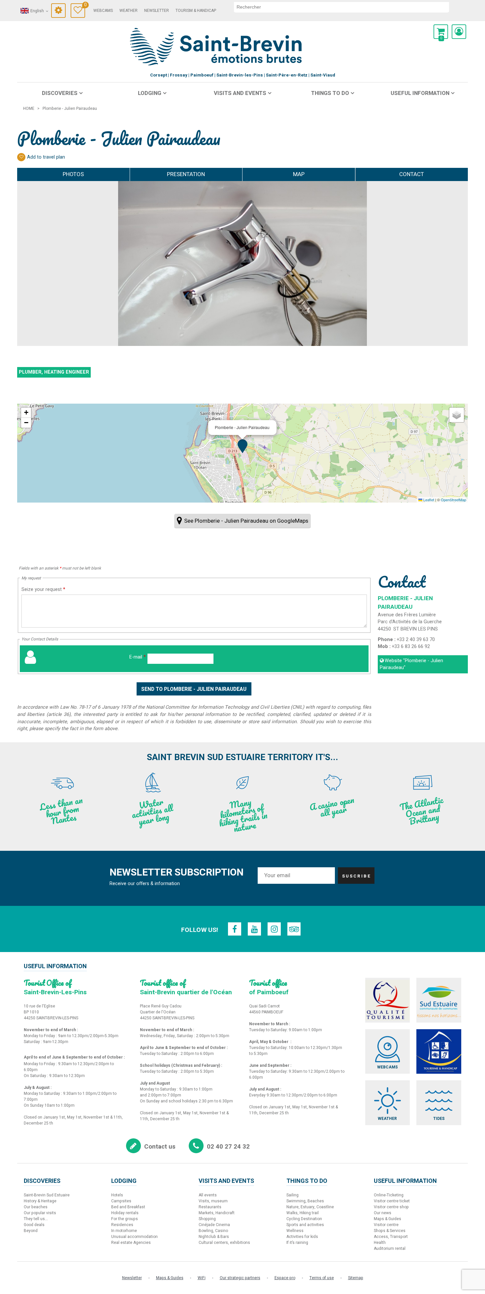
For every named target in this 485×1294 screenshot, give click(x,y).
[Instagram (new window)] (274, 929)
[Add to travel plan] (21, 157)
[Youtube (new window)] (254, 929)
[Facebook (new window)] (234, 929)
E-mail (137, 657)
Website (411, 664)
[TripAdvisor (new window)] (294, 929)
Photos (73, 174)
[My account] (459, 31)
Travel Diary (84, 5)
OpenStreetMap (453, 499)
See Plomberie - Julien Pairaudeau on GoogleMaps (246, 521)
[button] (440, 31)
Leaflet (428, 499)
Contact (411, 174)
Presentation (186, 174)
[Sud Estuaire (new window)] (438, 1000)
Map (299, 174)
